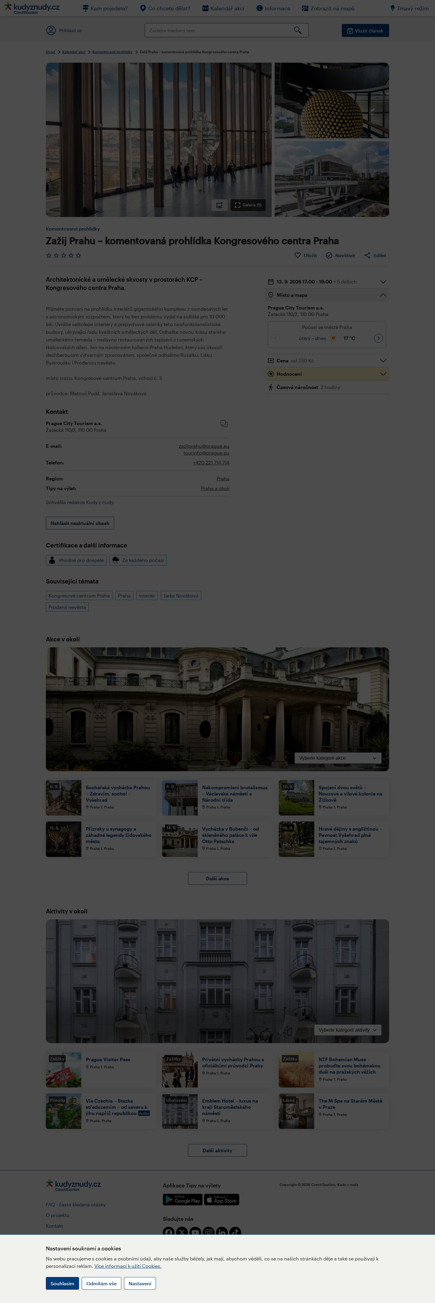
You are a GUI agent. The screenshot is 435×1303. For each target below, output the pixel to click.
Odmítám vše (101, 1283)
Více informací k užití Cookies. (128, 1266)
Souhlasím (62, 1283)
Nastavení (140, 1283)
